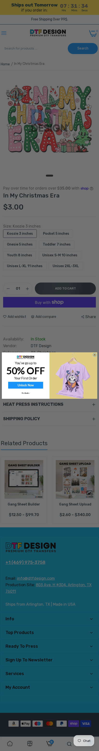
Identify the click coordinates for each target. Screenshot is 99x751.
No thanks (25, 393)
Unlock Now (26, 385)
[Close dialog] (94, 355)
